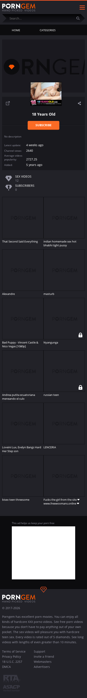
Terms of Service (14, 651)
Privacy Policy (11, 657)
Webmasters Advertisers (43, 664)
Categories (48, 30)
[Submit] (79, 18)
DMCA (6, 667)
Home (16, 30)
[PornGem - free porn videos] (18, 8)
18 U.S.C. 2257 (12, 662)
